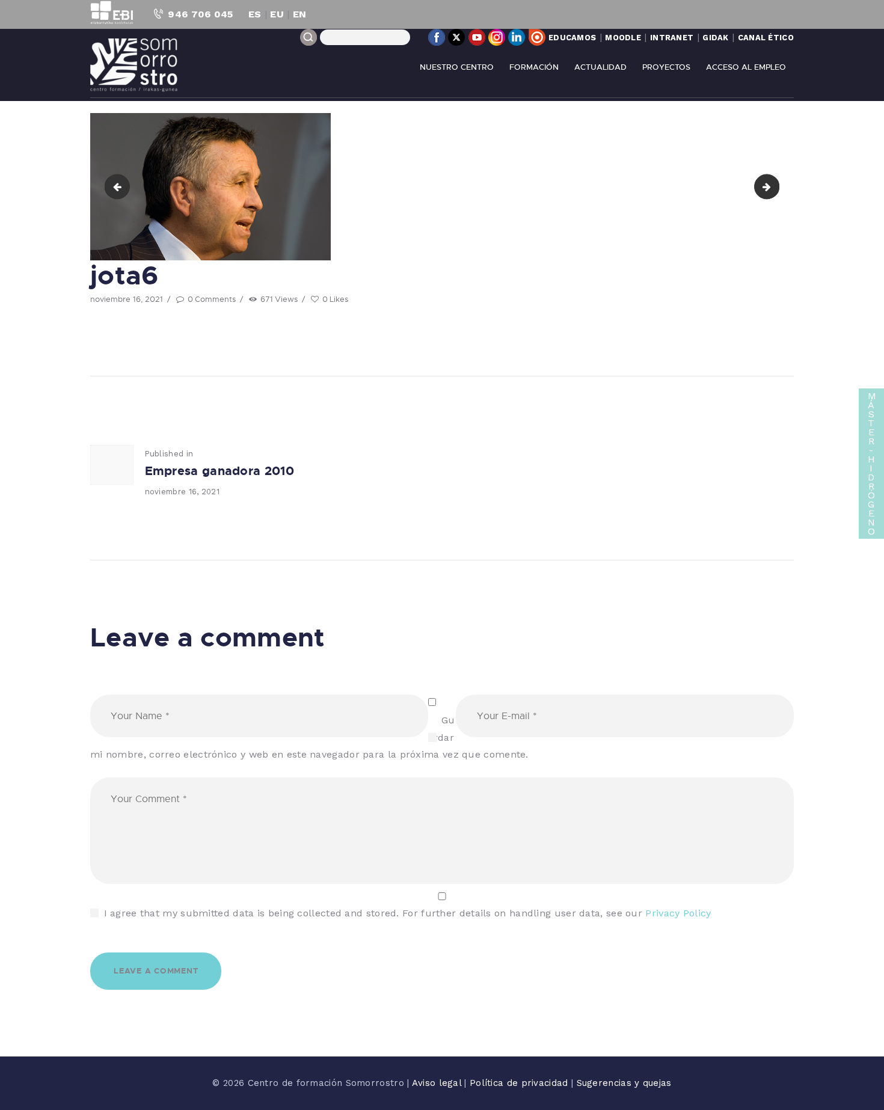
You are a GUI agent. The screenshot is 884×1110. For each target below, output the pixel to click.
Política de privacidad (520, 1083)
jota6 (774, 186)
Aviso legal (438, 1083)
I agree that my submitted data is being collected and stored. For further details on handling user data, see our (407, 913)
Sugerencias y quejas (624, 1083)
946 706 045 (200, 14)
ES (255, 14)
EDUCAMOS (572, 37)
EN (300, 14)
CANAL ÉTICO (766, 37)
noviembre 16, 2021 (126, 299)
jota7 (120, 186)
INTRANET (671, 37)
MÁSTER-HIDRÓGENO (872, 463)
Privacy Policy (678, 913)
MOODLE (623, 37)
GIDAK (715, 37)
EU (277, 14)
